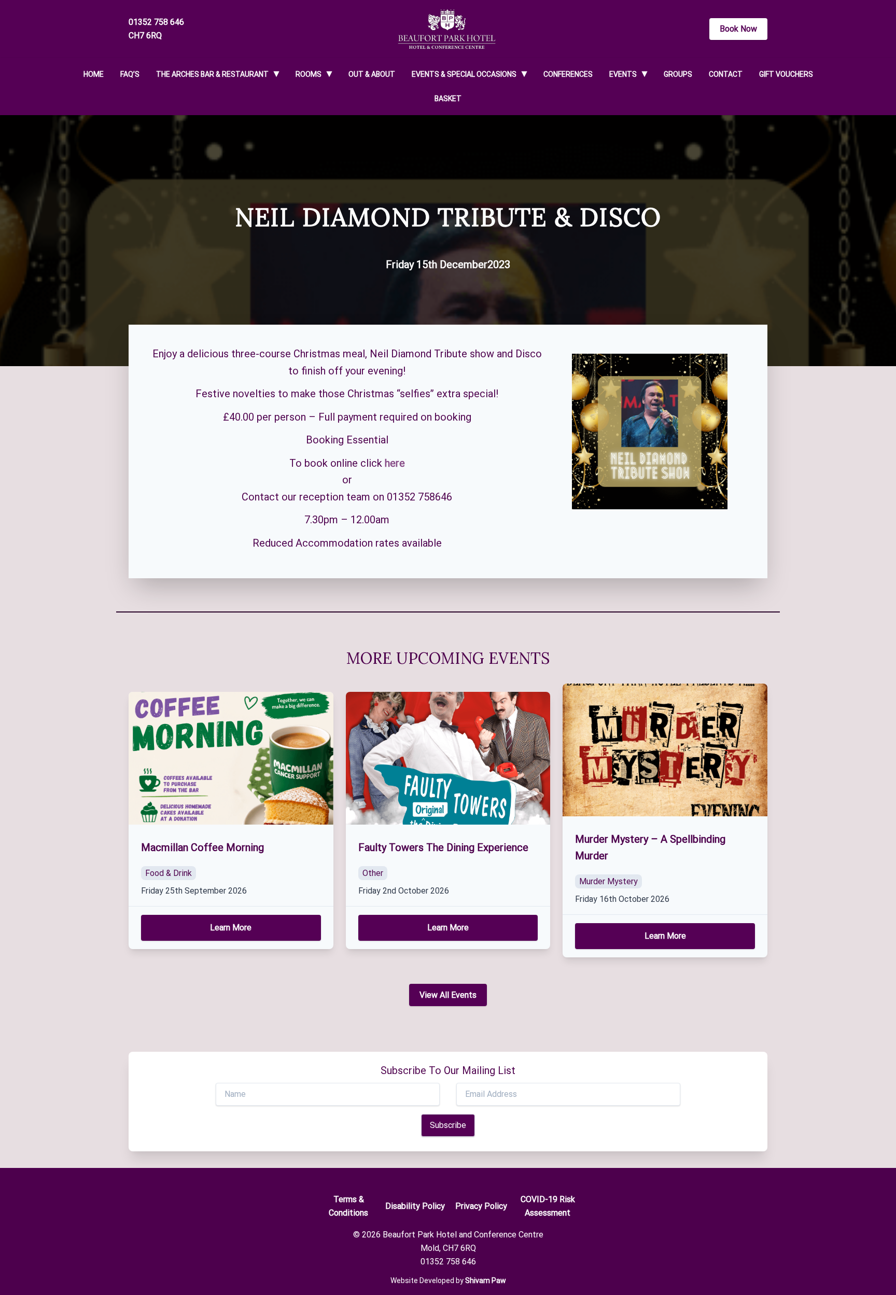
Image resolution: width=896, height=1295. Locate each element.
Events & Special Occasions (464, 74)
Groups (678, 74)
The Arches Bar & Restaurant (212, 74)
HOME (93, 74)
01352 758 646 (156, 22)
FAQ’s (129, 74)
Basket (448, 98)
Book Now (738, 29)
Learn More (230, 927)
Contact (726, 74)
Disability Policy (415, 1206)
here (395, 463)
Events (623, 74)
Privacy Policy (481, 1206)
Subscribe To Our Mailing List (448, 1070)
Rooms (308, 74)
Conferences (568, 74)
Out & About (371, 74)
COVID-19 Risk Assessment (548, 1206)
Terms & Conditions (348, 1206)
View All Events (448, 995)
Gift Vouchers (786, 74)
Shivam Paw (485, 1280)
